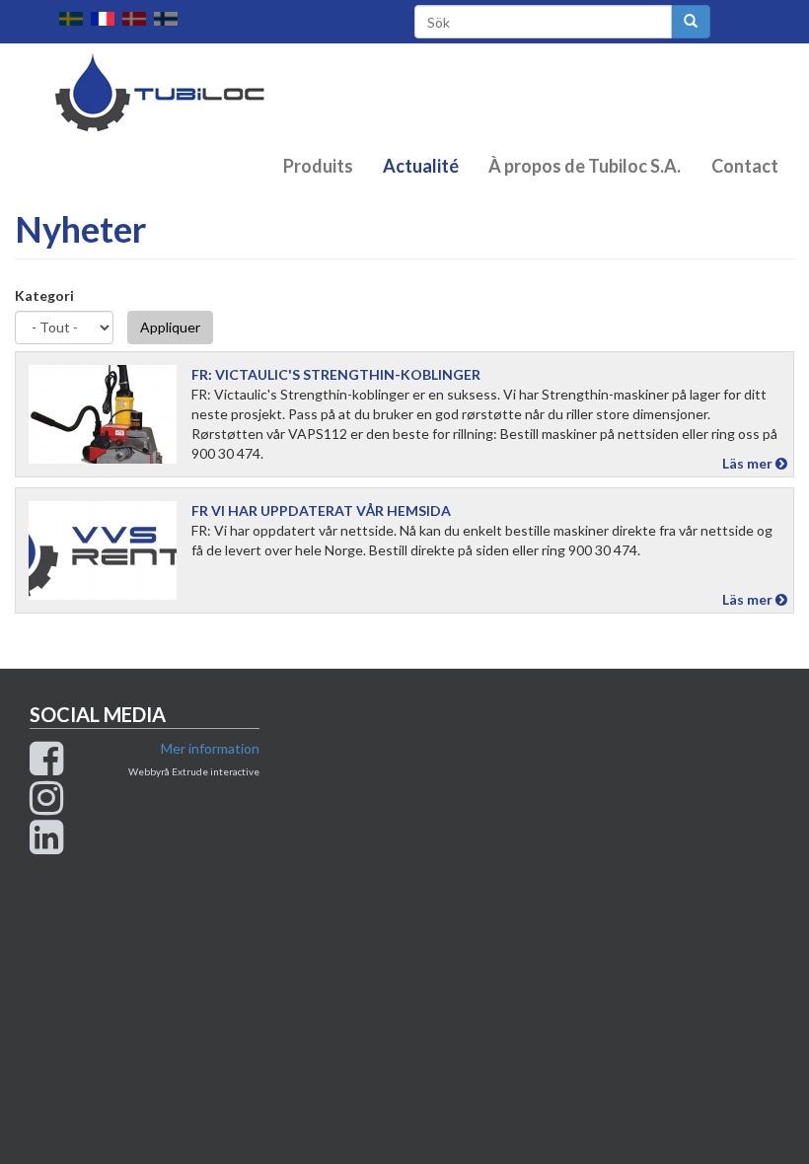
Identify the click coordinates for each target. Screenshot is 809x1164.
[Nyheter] (75, 19)
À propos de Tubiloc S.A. (584, 166)
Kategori (44, 295)
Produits (318, 166)
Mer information (210, 748)
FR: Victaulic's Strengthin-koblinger (335, 374)
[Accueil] (172, 92)
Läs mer (748, 463)
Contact (744, 166)
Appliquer (170, 327)
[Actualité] (106, 19)
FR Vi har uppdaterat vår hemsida (321, 510)
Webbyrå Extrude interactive (193, 771)
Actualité (421, 166)
